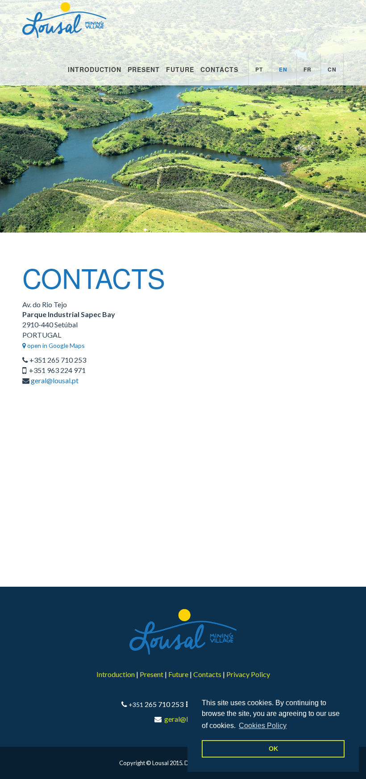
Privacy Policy (248, 674)
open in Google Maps (55, 345)
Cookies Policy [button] (263, 725)
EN (283, 69)
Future (180, 69)
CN (332, 69)
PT (259, 69)
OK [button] (273, 748)
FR (308, 69)
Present (144, 69)
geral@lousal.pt (55, 380)
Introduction (94, 69)
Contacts (219, 69)
